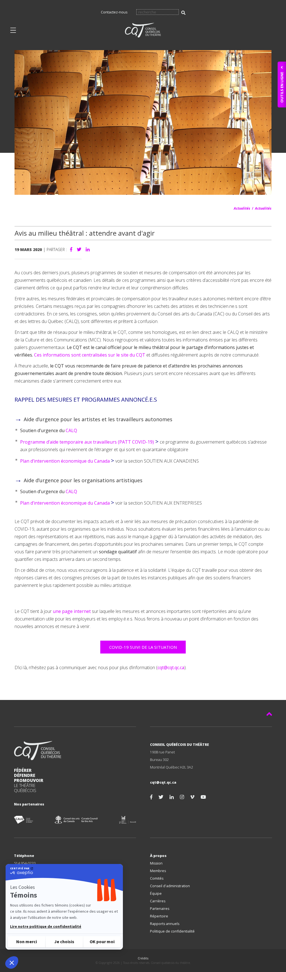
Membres (158, 870)
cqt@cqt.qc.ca (171, 667)
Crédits (143, 958)
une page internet (72, 611)
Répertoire (159, 916)
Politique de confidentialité (172, 931)
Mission (156, 863)
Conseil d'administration (170, 886)
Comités (156, 878)
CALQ (72, 430)
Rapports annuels (164, 923)
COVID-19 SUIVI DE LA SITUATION (143, 647)
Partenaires (159, 908)
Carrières (157, 901)
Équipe (156, 893)
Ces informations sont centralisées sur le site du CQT (89, 355)
